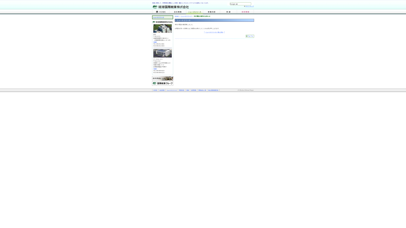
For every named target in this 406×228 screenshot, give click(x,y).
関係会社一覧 (202, 90)
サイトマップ (250, 6)
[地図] (155, 42)
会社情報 (162, 90)
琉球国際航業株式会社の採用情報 (245, 12)
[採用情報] (162, 81)
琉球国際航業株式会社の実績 (228, 12)
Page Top (250, 36)
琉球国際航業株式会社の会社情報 (177, 12)
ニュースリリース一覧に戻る (214, 32)
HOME (177, 16)
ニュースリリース (194, 12)
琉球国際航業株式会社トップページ (160, 12)
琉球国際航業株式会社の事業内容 (211, 12)
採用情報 (193, 90)
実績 (187, 90)
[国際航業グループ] (162, 86)
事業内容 (181, 90)
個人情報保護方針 (213, 90)
